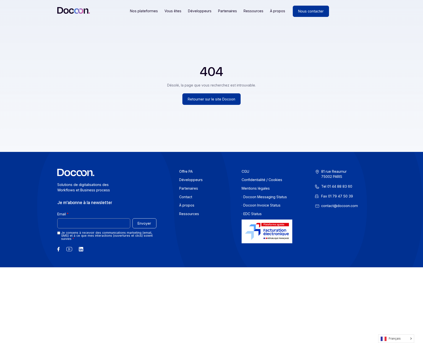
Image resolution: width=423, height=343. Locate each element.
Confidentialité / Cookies (262, 180)
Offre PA (186, 171)
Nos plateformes (144, 11)
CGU (245, 171)
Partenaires (227, 11)
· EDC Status (252, 214)
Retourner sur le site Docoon (211, 99)
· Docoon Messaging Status (264, 197)
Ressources (253, 11)
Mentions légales (256, 188)
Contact (185, 197)
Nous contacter (311, 11)
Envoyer (144, 223)
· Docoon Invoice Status (261, 205)
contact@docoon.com (339, 206)
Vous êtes (172, 11)
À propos (277, 11)
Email (61, 214)
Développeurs (200, 11)
